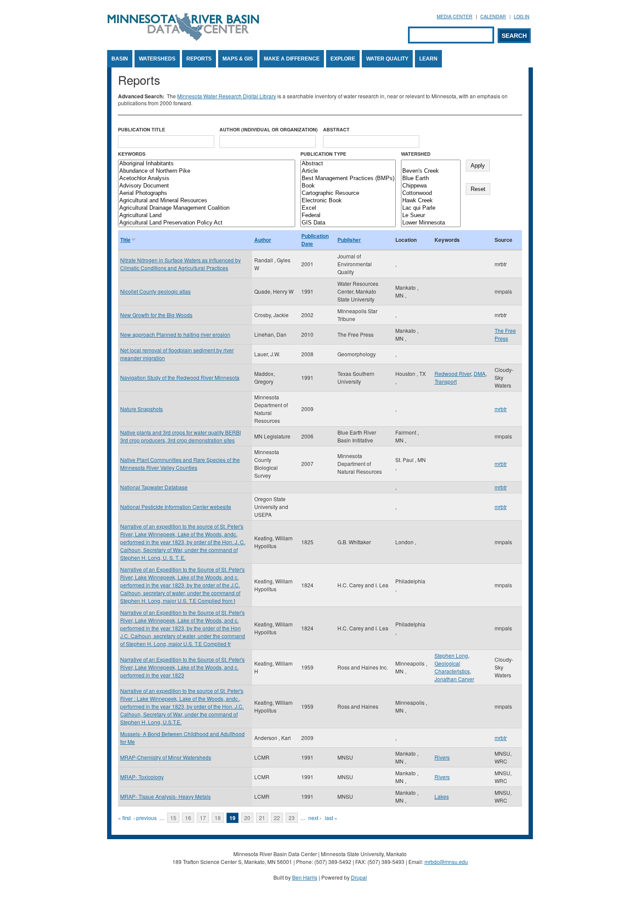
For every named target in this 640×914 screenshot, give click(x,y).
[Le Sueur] (430, 215)
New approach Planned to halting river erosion (175, 334)
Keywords (131, 154)
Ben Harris (304, 877)
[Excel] (348, 208)
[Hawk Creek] (430, 200)
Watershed (416, 154)
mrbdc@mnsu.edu (446, 861)
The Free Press (505, 334)
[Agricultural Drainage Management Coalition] (206, 208)
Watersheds (157, 59)
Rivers (442, 757)
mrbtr (501, 408)
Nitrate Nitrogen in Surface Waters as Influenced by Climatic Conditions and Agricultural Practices (180, 263)
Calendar (493, 16)
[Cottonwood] (430, 193)
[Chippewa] (430, 186)
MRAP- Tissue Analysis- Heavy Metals (165, 796)
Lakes (442, 796)
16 (188, 817)
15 (173, 817)
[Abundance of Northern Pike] (206, 171)
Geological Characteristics (452, 667)
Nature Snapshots (141, 408)
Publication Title (141, 129)
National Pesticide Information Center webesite (175, 506)
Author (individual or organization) (268, 129)
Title (125, 240)
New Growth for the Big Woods (156, 314)
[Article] (348, 171)
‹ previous (145, 817)
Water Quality (387, 59)
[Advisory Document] (206, 186)
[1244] (430, 163)
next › (314, 817)
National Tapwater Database (154, 487)
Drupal (359, 877)
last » (331, 817)
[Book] (348, 186)
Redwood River (453, 373)
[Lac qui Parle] (430, 208)
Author (262, 240)
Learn (428, 59)
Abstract (336, 129)
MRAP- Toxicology (142, 776)
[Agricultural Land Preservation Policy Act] (206, 223)
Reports (199, 59)
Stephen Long (451, 655)
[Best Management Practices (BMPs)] (348, 178)
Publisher (349, 240)
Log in (521, 16)
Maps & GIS (237, 59)
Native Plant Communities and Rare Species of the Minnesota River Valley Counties (180, 463)
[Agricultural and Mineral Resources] (206, 200)
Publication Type (323, 154)
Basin (119, 59)
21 (262, 817)
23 (292, 817)
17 (203, 817)
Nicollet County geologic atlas (155, 291)
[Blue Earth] (430, 178)
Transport (446, 381)
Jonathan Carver (454, 679)
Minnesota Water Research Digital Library (226, 96)
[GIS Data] (348, 223)
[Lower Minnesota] (430, 223)
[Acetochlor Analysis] (206, 178)
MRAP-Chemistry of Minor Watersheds (165, 757)
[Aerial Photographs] (206, 193)
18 (218, 817)
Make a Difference (292, 59)
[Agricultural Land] (206, 215)
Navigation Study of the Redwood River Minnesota (179, 377)
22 (277, 817)
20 (247, 817)
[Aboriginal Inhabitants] (206, 163)
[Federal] (348, 215)
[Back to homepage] (183, 38)
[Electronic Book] (348, 200)
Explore (342, 59)
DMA (479, 373)
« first (124, 817)
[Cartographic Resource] (348, 193)
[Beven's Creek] (430, 171)
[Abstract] (348, 163)
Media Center (454, 16)
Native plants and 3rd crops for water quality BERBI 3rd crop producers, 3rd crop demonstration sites (180, 436)
